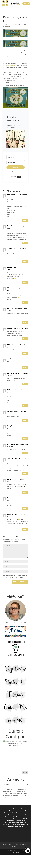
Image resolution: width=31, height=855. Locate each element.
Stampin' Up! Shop (26, 3)
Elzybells (18, 50)
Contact (14, 846)
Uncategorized (22, 24)
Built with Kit (15, 176)
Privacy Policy (7, 844)
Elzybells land (11, 65)
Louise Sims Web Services (16, 852)
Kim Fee (7, 24)
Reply (25, 220)
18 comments (6, 26)
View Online (12, 745)
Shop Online (19, 745)
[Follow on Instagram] (7, 1)
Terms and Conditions (19, 844)
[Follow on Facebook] (3, 1)
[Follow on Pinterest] (3, 5)
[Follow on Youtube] (7, 5)
